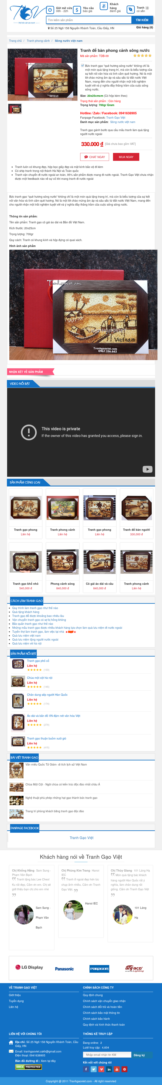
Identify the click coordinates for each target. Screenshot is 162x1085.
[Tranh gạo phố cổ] (19, 664)
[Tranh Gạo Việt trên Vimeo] (101, 1069)
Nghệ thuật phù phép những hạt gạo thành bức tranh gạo (61, 797)
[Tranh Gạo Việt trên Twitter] (94, 1069)
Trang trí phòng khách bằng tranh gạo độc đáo (54, 811)
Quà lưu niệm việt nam (26, 635)
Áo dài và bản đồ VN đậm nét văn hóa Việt (53, 716)
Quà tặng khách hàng (25, 612)
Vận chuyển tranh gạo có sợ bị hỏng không (39, 620)
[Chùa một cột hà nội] (19, 681)
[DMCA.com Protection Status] (28, 1067)
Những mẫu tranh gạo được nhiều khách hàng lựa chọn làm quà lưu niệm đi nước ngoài (67, 628)
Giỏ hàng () (144, 27)
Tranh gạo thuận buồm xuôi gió (46, 738)
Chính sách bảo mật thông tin (101, 1013)
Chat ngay (97, 157)
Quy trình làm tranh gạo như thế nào (35, 608)
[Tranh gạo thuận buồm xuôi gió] (19, 741)
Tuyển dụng (16, 1001)
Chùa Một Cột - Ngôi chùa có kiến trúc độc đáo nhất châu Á (62, 784)
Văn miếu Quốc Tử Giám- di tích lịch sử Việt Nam (56, 764)
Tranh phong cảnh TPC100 (136, 584)
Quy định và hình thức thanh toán (104, 1024)
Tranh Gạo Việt (115, 117)
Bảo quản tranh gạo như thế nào (32, 624)
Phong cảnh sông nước (63, 584)
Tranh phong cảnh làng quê (62, 530)
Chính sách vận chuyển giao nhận (104, 1001)
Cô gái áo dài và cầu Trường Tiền (99, 584)
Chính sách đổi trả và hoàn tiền (102, 1007)
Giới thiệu (15, 995)
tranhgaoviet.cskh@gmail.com (42, 1051)
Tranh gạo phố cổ (38, 661)
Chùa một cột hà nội (39, 678)
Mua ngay (126, 157)
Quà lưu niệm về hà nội (26, 643)
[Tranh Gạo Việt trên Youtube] (117, 1069)
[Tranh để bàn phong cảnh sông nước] (15, 108)
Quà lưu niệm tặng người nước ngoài (35, 639)
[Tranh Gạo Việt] (25, 14)
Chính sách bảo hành (96, 1019)
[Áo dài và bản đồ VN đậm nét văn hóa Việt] (19, 723)
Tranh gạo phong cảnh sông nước (25, 530)
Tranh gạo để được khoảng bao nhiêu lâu (38, 616)
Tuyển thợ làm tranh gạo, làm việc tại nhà (38, 631)
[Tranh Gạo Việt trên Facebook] (86, 1069)
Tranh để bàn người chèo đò (136, 530)
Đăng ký (139, 1055)
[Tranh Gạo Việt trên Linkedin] (109, 1069)
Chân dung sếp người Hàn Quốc (47, 695)
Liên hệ (13, 1007)
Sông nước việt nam (122, 122)
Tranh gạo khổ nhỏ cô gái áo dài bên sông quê (26, 584)
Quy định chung (93, 995)
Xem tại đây (48, 1061)
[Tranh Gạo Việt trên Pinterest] (124, 1069)
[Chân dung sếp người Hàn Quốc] (19, 701)
